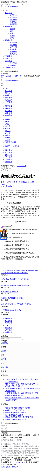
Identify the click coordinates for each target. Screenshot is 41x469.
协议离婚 (13, 20)
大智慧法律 (33, 446)
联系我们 (13, 63)
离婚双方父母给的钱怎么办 (15, 410)
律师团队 (8, 26)
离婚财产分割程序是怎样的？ (16, 419)
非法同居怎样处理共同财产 (15, 412)
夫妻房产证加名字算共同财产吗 (17, 408)
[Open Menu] (2, 83)
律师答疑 (13, 65)
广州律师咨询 (15, 446)
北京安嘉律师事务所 (27, 455)
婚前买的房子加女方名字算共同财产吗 (16, 304)
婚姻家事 (13, 24)
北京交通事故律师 (30, 449)
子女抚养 (13, 49)
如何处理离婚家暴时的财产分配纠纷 (15, 285)
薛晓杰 (7, 138)
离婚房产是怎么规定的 (9, 292)
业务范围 (8, 13)
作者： (20, 182)
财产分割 (13, 47)
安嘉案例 (8, 56)
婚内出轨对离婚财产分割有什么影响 (15, 279)
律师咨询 (8, 453)
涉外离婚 (13, 22)
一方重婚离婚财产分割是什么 (12, 310)
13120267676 (10, 67)
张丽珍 (12, 29)
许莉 (11, 33)
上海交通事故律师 (26, 451)
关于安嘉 (8, 61)
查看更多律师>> (11, 142)
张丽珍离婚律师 (18, 453)
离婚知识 (8, 40)
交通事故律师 (13, 451)
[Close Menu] (2, 85)
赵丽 (11, 31)
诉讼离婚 (13, 17)
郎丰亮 (12, 38)
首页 (7, 10)
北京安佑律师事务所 (15, 449)
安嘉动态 (8, 58)
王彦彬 (7, 140)
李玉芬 (7, 131)
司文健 (7, 133)
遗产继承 (13, 15)
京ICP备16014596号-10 (9, 467)
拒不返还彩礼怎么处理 (14, 415)
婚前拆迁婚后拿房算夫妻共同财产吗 (19, 417)
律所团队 (8, 93)
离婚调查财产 (11, 186)
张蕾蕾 (7, 135)
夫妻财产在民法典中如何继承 (12, 298)
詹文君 (12, 36)
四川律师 (24, 446)
